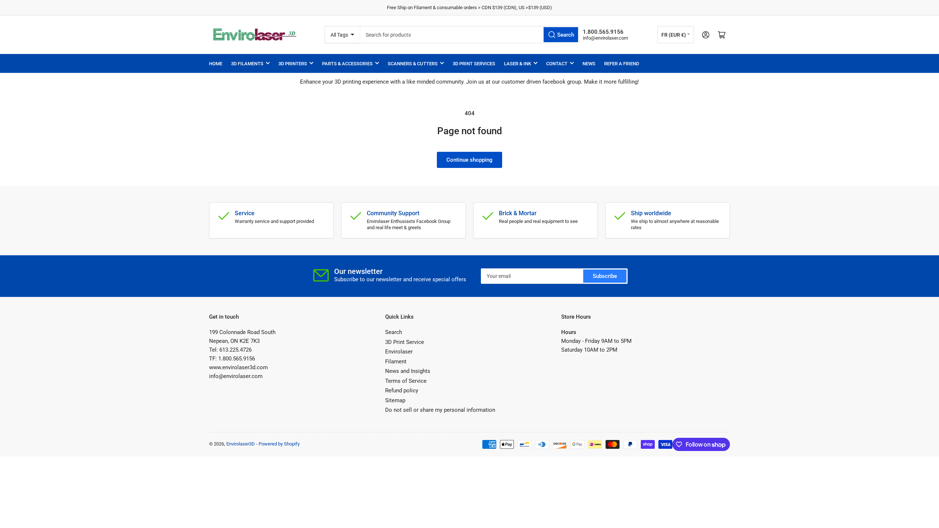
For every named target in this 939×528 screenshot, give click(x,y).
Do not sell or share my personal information (440, 410)
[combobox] (469, 34)
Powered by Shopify (279, 444)
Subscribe (605, 276)
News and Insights (407, 371)
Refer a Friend (621, 63)
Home (215, 63)
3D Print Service (404, 342)
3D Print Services (474, 63)
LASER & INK (517, 63)
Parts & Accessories (347, 63)
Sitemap (395, 400)
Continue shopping (469, 160)
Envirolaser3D (240, 444)
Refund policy (401, 390)
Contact (556, 63)
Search (393, 332)
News (588, 63)
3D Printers (292, 63)
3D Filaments (247, 63)
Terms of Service (406, 381)
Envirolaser (399, 351)
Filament (395, 361)
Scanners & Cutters (413, 63)
